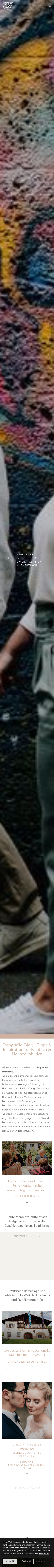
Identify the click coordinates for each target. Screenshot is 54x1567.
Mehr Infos (44, 1554)
